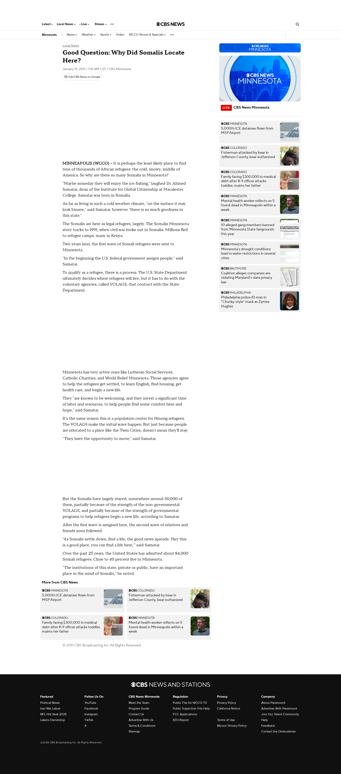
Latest (46, 24)
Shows (100, 24)
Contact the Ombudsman (278, 731)
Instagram (91, 714)
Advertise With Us (141, 720)
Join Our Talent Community (280, 714)
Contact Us (136, 714)
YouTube (90, 702)
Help (264, 720)
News (71, 35)
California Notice (228, 708)
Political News (50, 702)
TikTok (88, 720)
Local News (65, 24)
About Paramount (273, 702)
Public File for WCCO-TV (190, 702)
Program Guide (139, 708)
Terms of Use (226, 720)
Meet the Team (139, 702)
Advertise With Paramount (279, 708)
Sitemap (134, 731)
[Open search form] (297, 24)
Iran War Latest (50, 708)
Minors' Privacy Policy (232, 725)
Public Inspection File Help (191, 708)
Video (120, 35)
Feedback (268, 725)
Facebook (91, 708)
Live (84, 24)
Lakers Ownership (52, 720)
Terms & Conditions (142, 725)
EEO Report (181, 720)
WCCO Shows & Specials (146, 35)
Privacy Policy (226, 702)
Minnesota (49, 35)
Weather (88, 35)
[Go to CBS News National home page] (170, 24)
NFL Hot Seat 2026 (53, 714)
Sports (105, 35)
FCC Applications (185, 714)
